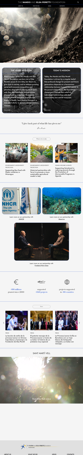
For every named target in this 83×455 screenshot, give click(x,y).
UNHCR (21, 219)
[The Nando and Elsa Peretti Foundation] (41, 2)
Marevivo (62, 219)
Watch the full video (41, 399)
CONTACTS (62, 6)
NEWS (49, 6)
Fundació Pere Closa (41, 265)
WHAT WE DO (36, 6)
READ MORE (7, 110)
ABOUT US (20, 6)
